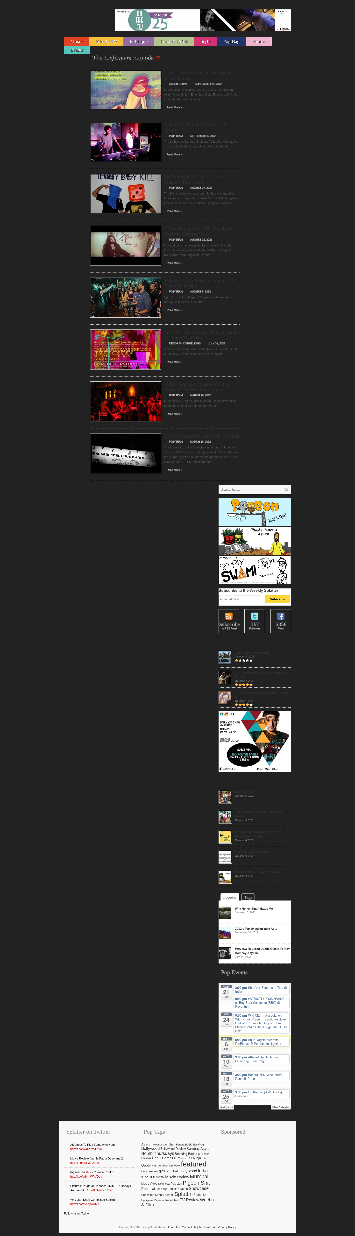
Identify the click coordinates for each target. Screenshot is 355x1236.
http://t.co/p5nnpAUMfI (84, 1204)
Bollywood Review (173, 1149)
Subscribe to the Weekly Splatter (248, 590)
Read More (174, 107)
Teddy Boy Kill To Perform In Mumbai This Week (193, 179)
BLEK (188, 1144)
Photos (258, 41)
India (203, 1170)
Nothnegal (164, 1183)
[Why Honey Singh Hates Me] (225, 919)
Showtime (147, 1195)
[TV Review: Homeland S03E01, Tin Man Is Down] (225, 703)
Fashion (157, 1165)
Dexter (146, 1158)
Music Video (149, 1183)
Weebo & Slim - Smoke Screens (256, 872)
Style (205, 41)
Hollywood (187, 1171)
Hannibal (171, 1171)
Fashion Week (171, 1165)
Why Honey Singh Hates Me (254, 908)
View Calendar (280, 1107)
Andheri (170, 1144)
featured (193, 1164)
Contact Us (189, 1227)
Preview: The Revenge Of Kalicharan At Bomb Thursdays (200, 334)
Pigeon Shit (196, 1183)
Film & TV (106, 41)
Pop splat (161, 1188)
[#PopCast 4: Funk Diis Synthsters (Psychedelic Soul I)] (225, 842)
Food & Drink (174, 41)
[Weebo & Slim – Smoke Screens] (225, 882)
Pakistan (176, 1183)
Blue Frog (198, 1144)
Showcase (199, 1188)
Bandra (180, 1144)
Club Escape (201, 1153)
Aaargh (146, 1144)
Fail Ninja (193, 1158)
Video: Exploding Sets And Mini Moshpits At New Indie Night (196, 386)
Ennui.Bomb (161, 1158)
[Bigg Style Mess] (225, 802)
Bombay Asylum (199, 1148)
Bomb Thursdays (157, 1153)
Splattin (183, 1194)
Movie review (177, 1176)
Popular (230, 897)
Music (76, 41)
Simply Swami (164, 1195)
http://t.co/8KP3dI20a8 (84, 1163)
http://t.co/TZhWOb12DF (97, 1190)
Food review (149, 1171)
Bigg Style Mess (246, 792)
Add (222, 1107)
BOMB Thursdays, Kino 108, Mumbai (201, 436)
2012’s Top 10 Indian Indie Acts (256, 928)
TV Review (189, 1199)
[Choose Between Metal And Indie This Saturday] (125, 111)
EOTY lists (179, 1158)
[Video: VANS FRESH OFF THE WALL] (125, 163)
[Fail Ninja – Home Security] (225, 862)
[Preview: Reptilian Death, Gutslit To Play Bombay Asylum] (225, 959)
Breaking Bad (184, 1154)
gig (161, 1171)
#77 (88, 1172)
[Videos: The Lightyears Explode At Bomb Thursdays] (125, 319)
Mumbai (199, 1176)
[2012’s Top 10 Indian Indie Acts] (225, 939)
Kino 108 (148, 1177)
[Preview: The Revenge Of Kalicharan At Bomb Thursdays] (125, 371)
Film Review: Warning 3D (252, 653)
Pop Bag (231, 41)
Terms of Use (207, 1227)
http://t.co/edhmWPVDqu (86, 1176)
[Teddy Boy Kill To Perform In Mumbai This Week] (125, 215)
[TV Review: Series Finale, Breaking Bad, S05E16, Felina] (225, 683)
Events (77, 49)
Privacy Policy (227, 1227)
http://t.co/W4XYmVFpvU (86, 1149)
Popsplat (148, 1189)
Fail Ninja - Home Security (252, 852)
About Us (174, 1227)
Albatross (158, 1144)
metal (160, 1177)
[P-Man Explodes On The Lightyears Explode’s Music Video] (125, 267)
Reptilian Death (177, 1189)
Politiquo (139, 41)
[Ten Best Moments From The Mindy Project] (225, 822)
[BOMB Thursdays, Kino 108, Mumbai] (125, 474)
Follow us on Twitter (77, 1213)
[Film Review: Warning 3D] (225, 663)
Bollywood (150, 1148)
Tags (248, 897)
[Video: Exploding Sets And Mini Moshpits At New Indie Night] (125, 423)
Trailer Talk (171, 1200)
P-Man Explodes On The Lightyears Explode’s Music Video (199, 231)
